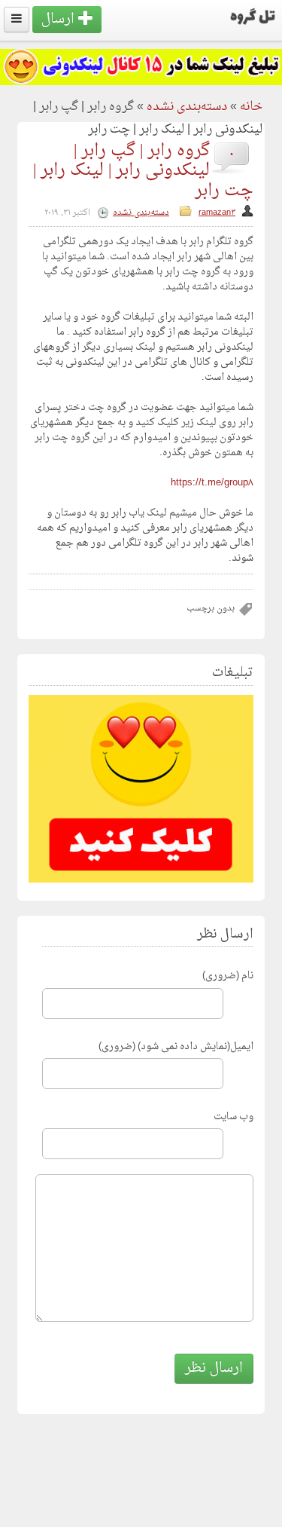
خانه (251, 107)
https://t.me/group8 (212, 482)
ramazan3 (217, 213)
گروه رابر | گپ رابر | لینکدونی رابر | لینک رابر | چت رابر (143, 171)
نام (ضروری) (227, 975)
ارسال (59, 19)
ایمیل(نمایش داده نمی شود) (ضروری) (176, 1046)
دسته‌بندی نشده (187, 107)
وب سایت (233, 1116)
